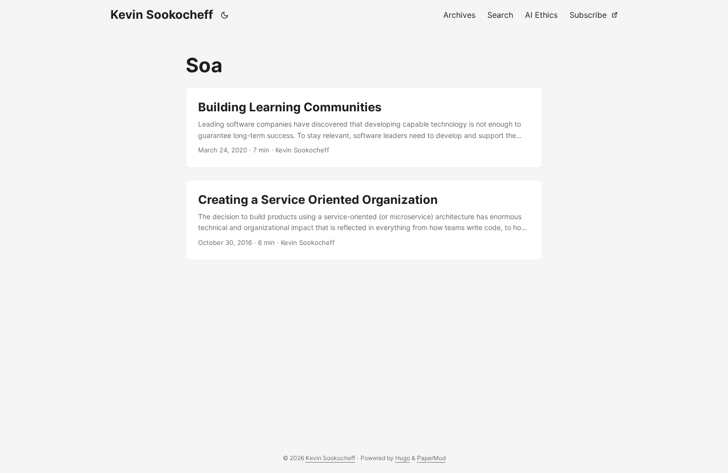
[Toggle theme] (224, 15)
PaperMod (431, 458)
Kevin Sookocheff (161, 14)
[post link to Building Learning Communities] (364, 127)
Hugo (402, 458)
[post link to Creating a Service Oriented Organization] (364, 220)
